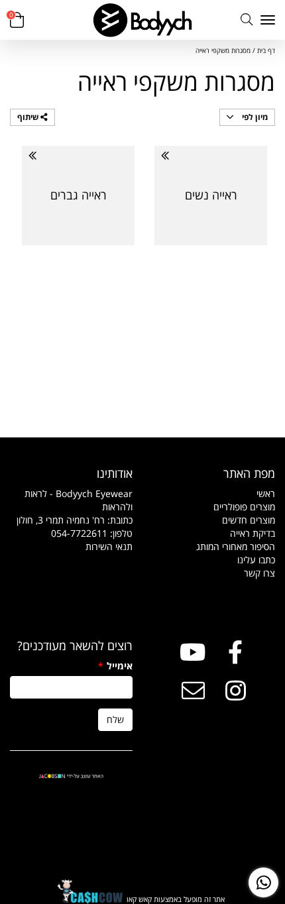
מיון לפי (254, 117)
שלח (115, 719)
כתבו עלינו (256, 559)
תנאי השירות (109, 546)
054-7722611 (79, 533)
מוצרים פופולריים (244, 506)
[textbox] (71, 520)
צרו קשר (259, 573)
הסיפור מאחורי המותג (235, 546)
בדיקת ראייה (252, 533)
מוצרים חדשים (248, 520)
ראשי (265, 493)
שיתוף (28, 117)
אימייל (115, 665)
